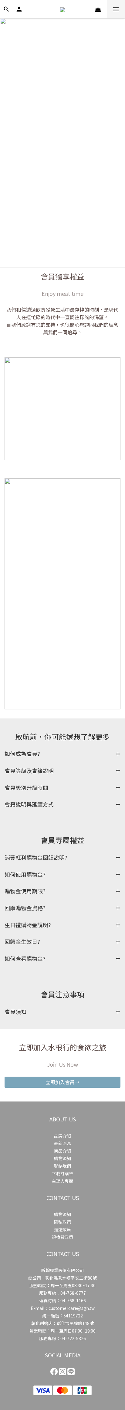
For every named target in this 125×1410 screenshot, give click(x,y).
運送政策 (62, 1229)
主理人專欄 (62, 1181)
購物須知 (62, 1158)
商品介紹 (62, 1151)
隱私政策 (62, 1222)
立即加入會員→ (62, 1082)
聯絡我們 (62, 1166)
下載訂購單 (62, 1173)
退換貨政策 (62, 1237)
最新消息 (62, 1143)
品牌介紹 (62, 1136)
